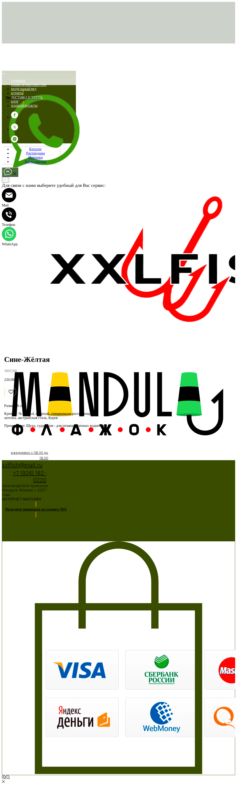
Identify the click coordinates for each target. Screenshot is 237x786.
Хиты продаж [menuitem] (35, 161)
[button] (36, 509)
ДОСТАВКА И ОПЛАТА (27, 97)
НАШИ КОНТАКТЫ (24, 106)
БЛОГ (15, 101)
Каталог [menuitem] (35, 149)
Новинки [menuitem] (35, 157)
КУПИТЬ (17, 93)
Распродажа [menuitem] (35, 153)
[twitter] (14, 129)
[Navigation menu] (4, 68)
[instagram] (14, 141)
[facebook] (14, 117)
